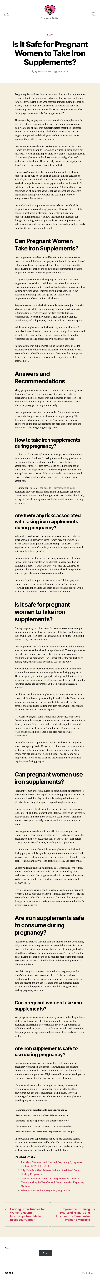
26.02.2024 (63, 71)
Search (8, 1248)
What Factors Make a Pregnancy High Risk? (45, 1190)
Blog (50, 35)
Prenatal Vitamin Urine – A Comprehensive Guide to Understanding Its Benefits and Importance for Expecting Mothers (52, 1182)
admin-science (44, 71)
